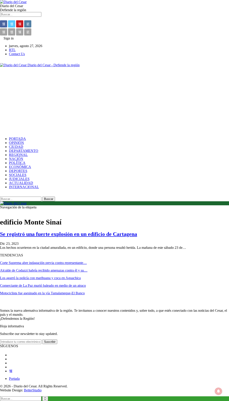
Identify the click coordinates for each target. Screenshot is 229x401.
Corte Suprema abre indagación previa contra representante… (43, 263)
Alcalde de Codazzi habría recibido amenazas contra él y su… (43, 270)
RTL (12, 50)
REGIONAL (18, 155)
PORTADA (17, 139)
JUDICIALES (19, 179)
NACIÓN (16, 159)
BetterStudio (33, 390)
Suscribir (49, 341)
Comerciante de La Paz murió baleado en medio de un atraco (43, 285)
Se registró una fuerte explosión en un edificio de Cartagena (68, 234)
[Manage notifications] (218, 391)
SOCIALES (17, 175)
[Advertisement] (114, 102)
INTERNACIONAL (24, 187)
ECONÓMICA (20, 167)
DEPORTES (18, 171)
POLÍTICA (17, 163)
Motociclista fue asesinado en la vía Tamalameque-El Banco (42, 293)
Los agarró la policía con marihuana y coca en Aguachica (40, 278)
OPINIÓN (16, 143)
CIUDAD (16, 147)
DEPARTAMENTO (23, 151)
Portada (14, 378)
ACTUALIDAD (21, 183)
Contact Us (17, 54)
